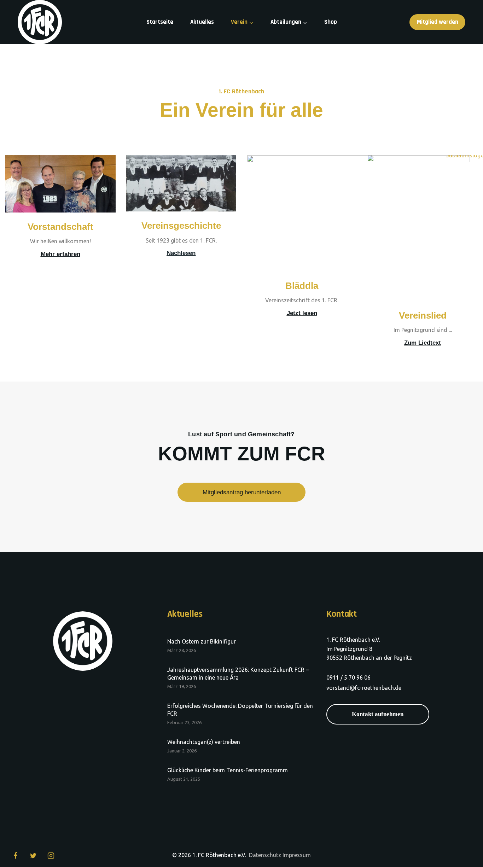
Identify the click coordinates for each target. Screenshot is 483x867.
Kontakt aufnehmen (377, 714)
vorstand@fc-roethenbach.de (363, 688)
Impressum (297, 855)
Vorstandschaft (60, 226)
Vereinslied (423, 315)
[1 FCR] (40, 22)
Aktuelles (202, 22)
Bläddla (301, 285)
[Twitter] (33, 856)
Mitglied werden (437, 22)
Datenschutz (265, 855)
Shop (330, 22)
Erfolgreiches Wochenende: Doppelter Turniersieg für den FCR (240, 710)
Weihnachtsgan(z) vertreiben (203, 742)
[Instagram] (51, 856)
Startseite (159, 22)
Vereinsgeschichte (181, 225)
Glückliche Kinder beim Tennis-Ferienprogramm (227, 770)
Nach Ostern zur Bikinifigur (201, 641)
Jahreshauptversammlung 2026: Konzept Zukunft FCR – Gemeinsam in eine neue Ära (238, 674)
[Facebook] (15, 856)
